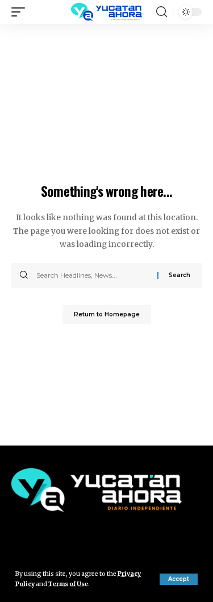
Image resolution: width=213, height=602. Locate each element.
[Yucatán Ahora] (107, 12)
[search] (161, 12)
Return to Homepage (107, 314)
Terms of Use (68, 584)
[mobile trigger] (21, 12)
